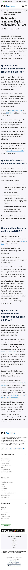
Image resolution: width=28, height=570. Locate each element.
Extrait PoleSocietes (6, 465)
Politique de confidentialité (14, 564)
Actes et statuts (5, 463)
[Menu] (26, 5)
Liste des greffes (5, 495)
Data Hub (3, 490)
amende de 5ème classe (8, 352)
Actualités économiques (7, 482)
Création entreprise (6, 461)
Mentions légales (14, 560)
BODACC (9, 113)
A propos (3, 507)
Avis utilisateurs (5, 518)
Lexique (3, 486)
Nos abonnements (5, 512)
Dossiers (3, 484)
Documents (4, 488)
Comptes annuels (5, 469)
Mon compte (6, 525)
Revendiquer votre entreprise (8, 493)
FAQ (2, 520)
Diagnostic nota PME (6, 471)
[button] (14, 454)
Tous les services (5, 458)
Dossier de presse (5, 516)
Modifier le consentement (14, 565)
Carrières (3, 514)
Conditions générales (14, 562)
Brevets (3, 467)
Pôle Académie (5, 497)
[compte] (23, 5)
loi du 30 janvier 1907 (15, 110)
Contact (3, 509)
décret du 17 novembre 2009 (15, 151)
